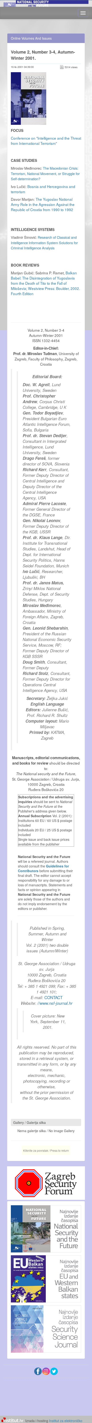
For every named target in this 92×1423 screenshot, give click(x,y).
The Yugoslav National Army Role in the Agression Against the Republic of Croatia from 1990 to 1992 (43, 204)
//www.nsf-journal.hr (54, 1003)
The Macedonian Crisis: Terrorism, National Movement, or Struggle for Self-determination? (45, 173)
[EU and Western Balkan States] (46, 1278)
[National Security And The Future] (46, 1228)
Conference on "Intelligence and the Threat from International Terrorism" (46, 140)
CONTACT (53, 997)
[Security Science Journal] (46, 1328)
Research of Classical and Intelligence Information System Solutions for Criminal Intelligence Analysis (44, 242)
